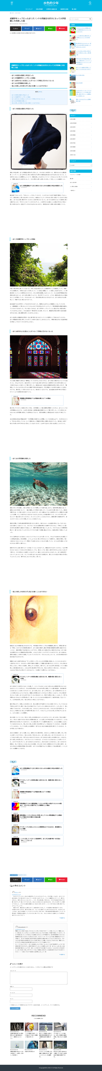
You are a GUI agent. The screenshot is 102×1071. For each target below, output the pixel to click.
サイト (11, 998)
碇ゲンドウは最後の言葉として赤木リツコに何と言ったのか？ (83, 68)
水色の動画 (72, 147)
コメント (13, 970)
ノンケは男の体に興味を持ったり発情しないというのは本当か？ (83, 37)
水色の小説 (72, 154)
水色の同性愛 (39, 9)
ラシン (16, 892)
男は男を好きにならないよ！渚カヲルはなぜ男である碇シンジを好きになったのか (83, 45)
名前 (12, 986)
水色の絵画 (72, 150)
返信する (63, 918)
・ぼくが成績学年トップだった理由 (20, 97)
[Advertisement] (38, 46)
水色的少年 (51, 3)
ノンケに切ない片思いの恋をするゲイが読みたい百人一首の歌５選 (83, 52)
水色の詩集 (72, 119)
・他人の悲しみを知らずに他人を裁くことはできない (25, 103)
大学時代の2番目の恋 (51, 9)
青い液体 (74, 9)
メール (12, 992)
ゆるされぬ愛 (79, 82)
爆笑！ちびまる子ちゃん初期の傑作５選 (83, 100)
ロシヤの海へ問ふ (80, 75)
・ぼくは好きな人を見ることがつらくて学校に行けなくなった (28, 99)
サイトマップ (29, 9)
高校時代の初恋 (64, 9)
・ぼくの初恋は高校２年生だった (20, 95)
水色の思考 (72, 127)
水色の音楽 (72, 131)
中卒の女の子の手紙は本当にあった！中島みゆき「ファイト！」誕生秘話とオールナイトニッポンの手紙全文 (84, 61)
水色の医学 (72, 139)
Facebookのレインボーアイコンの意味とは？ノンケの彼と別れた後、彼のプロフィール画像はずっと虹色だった (83, 93)
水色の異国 (72, 135)
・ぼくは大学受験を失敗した (19, 101)
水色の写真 (72, 143)
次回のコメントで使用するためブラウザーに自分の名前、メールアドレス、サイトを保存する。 (36, 1005)
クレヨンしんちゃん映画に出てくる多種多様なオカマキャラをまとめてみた (83, 30)
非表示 (40, 91)
